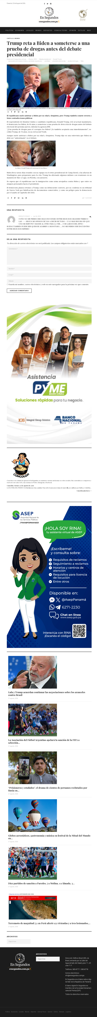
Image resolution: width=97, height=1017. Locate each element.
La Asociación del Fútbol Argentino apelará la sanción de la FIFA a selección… (43, 741)
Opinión (72, 30)
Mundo (38, 30)
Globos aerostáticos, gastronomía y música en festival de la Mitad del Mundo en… (49, 837)
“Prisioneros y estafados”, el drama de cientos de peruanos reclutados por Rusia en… (47, 789)
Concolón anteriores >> (84, 491)
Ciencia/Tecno (60, 30)
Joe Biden (47, 61)
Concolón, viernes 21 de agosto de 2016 (20, 486)
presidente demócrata (59, 61)
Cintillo (10, 38)
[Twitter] (47, 3)
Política (9, 30)
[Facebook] (44, 3)
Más (89, 30)
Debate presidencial (45, 59)
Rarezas (61, 1012)
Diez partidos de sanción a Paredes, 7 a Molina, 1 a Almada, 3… (41, 883)
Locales (30, 30)
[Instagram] (50, 3)
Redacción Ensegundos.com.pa (16, 59)
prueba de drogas (73, 61)
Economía (19, 30)
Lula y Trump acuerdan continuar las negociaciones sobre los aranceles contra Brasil (46, 693)
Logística (68, 1012)
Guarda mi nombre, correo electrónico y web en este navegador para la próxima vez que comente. (49, 284)
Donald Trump (57, 59)
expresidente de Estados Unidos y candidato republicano (25, 61)
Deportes (47, 30)
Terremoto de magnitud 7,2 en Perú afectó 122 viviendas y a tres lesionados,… (49, 923)
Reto (82, 61)
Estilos (81, 30)
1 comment (88, 198)
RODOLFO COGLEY (24, 216)
